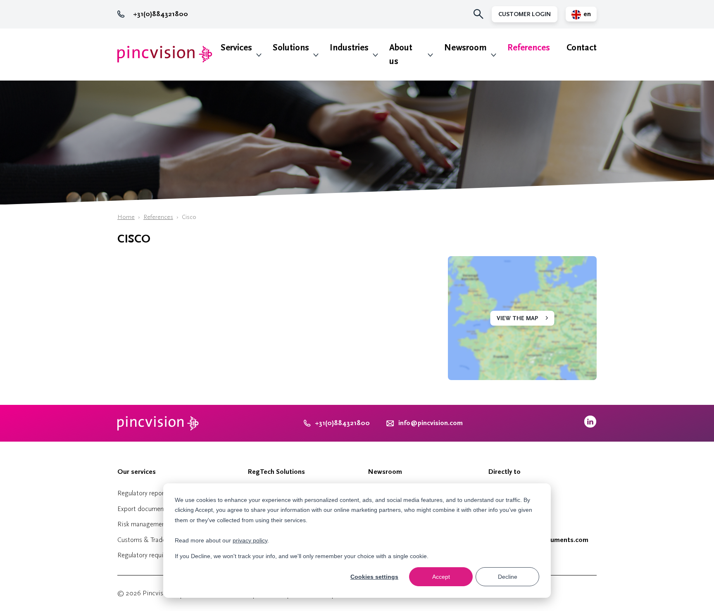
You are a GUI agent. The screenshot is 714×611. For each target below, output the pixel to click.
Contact (581, 48)
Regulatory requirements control (162, 555)
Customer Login (524, 14)
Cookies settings (374, 576)
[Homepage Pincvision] (164, 54)
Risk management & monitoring (162, 524)
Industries (349, 48)
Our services (136, 472)
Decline (507, 576)
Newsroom (465, 48)
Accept (441, 576)
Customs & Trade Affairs (151, 540)
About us (400, 55)
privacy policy (250, 540)
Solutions (291, 48)
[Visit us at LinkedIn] (590, 426)
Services (236, 48)
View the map (517, 318)
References (528, 48)
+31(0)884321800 (160, 14)
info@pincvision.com (430, 423)
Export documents (143, 509)
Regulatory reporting (146, 493)
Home (126, 217)
